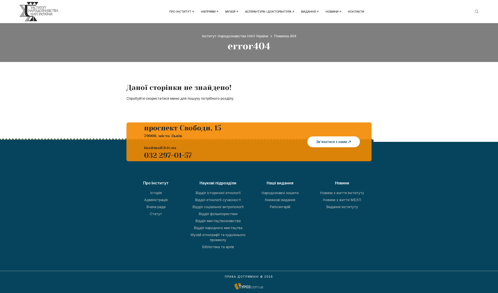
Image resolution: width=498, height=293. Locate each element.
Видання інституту (342, 207)
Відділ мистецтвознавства (218, 221)
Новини (332, 11)
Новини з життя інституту (342, 193)
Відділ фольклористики (218, 214)
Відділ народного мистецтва (218, 228)
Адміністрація (156, 200)
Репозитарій (280, 207)
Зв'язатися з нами (331, 142)
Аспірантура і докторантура (268, 11)
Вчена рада (156, 207)
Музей (230, 11)
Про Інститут (180, 11)
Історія (156, 193)
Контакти (356, 11)
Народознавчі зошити (280, 193)
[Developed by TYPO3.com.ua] (249, 286)
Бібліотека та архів (218, 247)
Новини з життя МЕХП (342, 200)
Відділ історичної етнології (218, 193)
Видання (308, 11)
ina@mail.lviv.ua (160, 148)
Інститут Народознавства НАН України (235, 36)
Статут (156, 214)
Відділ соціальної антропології (218, 207)
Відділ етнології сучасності (218, 200)
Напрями (208, 11)
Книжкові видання (280, 200)
